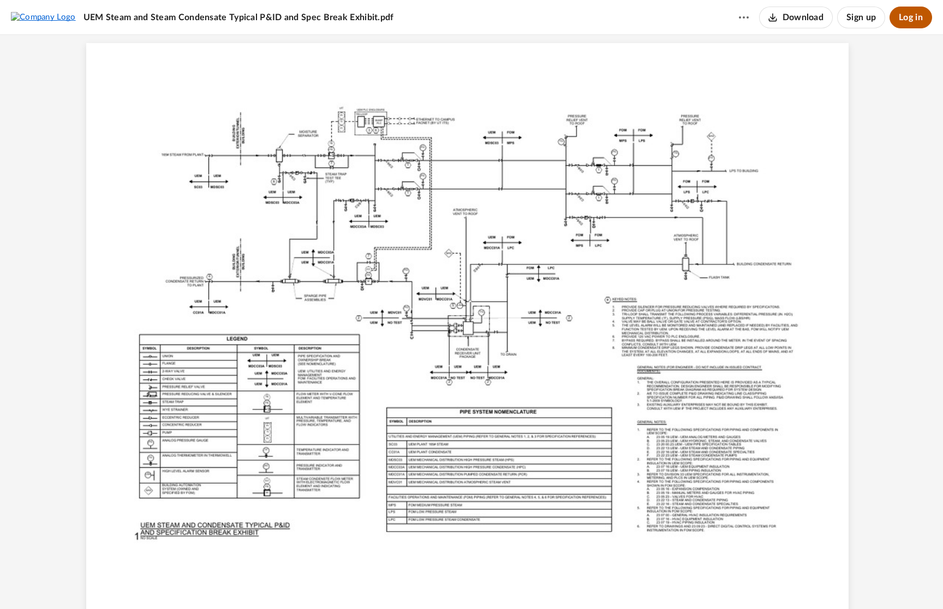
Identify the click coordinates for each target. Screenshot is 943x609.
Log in (911, 17)
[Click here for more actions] (744, 17)
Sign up (861, 17)
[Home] (43, 16)
